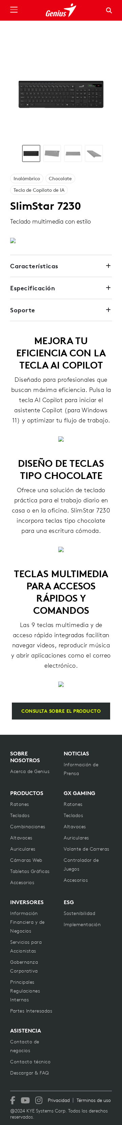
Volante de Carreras (86, 849)
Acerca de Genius (29, 771)
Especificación (32, 288)
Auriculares (23, 849)
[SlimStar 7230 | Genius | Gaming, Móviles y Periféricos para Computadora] (61, 10)
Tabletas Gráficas (30, 871)
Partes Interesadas (31, 1011)
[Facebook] (12, 1100)
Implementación (82, 924)
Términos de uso (94, 1100)
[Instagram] (38, 1100)
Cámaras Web (26, 860)
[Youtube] (25, 1100)
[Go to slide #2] (52, 153)
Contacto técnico (30, 1062)
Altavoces (21, 838)
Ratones (19, 804)
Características (34, 266)
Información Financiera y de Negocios (27, 922)
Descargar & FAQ (29, 1073)
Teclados (19, 815)
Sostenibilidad (79, 913)
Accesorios (22, 882)
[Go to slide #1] (31, 153)
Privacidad (59, 1100)
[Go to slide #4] (94, 153)
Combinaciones (27, 827)
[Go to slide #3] (73, 153)
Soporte (22, 310)
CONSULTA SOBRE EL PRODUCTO (61, 711)
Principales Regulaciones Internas (25, 991)
